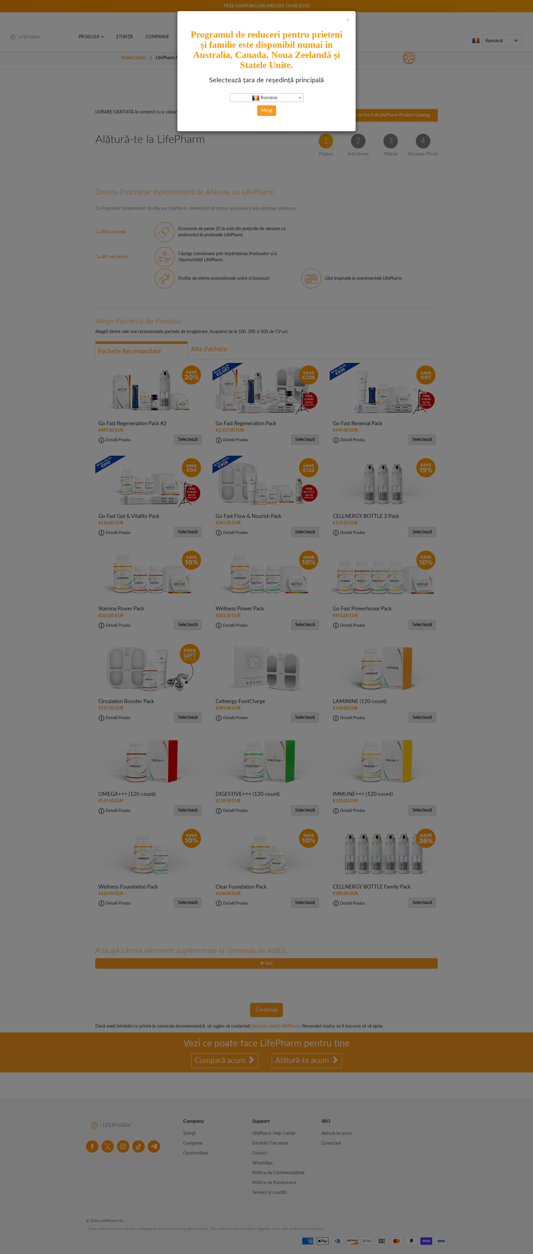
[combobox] (267, 97)
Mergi (266, 110)
